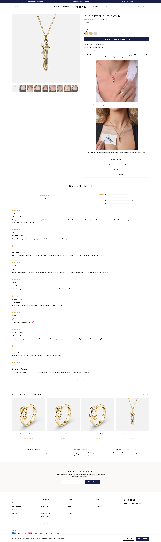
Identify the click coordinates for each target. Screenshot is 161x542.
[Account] (144, 7)
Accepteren (142, 538)
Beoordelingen (16, 506)
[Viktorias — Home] (80, 7)
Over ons (14, 503)
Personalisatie (100, 503)
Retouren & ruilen (45, 516)
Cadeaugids (99, 506)
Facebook (71, 506)
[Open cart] (148, 7)
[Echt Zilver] (25, 438)
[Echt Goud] (91, 33)
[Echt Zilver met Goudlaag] (24, 438)
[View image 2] (22, 88)
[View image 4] (37, 88)
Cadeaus (104, 7)
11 (83, 380)
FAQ (41, 503)
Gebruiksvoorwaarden (47, 520)
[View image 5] (45, 88)
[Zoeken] (13, 7)
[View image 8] (67, 88)
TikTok (70, 513)
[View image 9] (74, 88)
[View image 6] (52, 88)
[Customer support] (139, 7)
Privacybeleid (44, 523)
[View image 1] (15, 88)
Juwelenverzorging (45, 510)
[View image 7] (60, 88)
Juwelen (56, 7)
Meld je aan (93, 482)
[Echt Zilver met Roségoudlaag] (27, 438)
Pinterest (70, 510)
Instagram (71, 503)
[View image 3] (30, 88)
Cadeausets (94, 7)
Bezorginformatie (45, 513)
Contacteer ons (16, 510)
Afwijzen (128, 538)
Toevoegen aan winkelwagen (116, 39)
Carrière (14, 513)
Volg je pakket (44, 506)
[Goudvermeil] (86, 33)
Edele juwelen (66, 7)
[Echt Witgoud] (95, 33)
